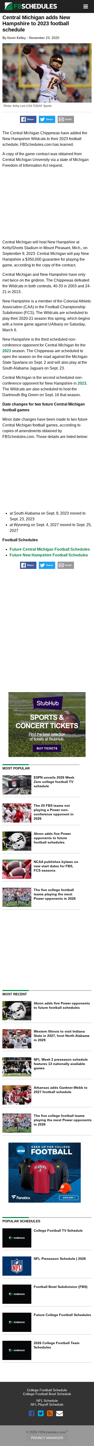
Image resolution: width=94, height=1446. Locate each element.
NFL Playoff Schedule (47, 1404)
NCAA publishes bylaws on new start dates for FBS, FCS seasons (56, 866)
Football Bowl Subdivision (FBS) (60, 1287)
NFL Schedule (47, 1401)
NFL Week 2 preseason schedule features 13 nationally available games (61, 1064)
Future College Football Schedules (62, 1315)
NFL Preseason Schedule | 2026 (60, 1259)
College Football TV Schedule (58, 1230)
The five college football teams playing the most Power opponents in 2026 (55, 894)
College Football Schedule (47, 1390)
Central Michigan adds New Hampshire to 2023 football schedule (36, 23)
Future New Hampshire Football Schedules (49, 555)
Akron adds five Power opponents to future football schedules (52, 838)
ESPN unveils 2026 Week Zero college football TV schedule (54, 781)
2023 (6, 351)
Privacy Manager (47, 1438)
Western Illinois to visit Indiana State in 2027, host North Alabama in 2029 (61, 1035)
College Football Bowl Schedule (47, 1394)
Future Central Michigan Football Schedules (50, 549)
